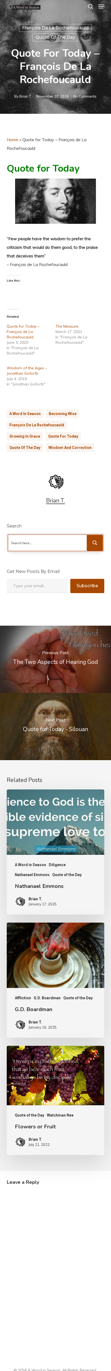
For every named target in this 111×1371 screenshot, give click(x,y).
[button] (101, 6)
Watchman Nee (60, 1115)
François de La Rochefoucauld (55, 27)
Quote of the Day (55, 37)
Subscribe (87, 585)
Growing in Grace (24, 436)
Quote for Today (63, 436)
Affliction (23, 998)
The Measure (67, 326)
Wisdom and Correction (70, 447)
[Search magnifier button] (95, 543)
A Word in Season (25, 414)
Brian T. (25, 96)
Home (12, 139)
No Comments (84, 96)
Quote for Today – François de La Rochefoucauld (23, 331)
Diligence (57, 865)
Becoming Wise (63, 414)
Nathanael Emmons (32, 875)
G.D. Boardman (47, 998)
